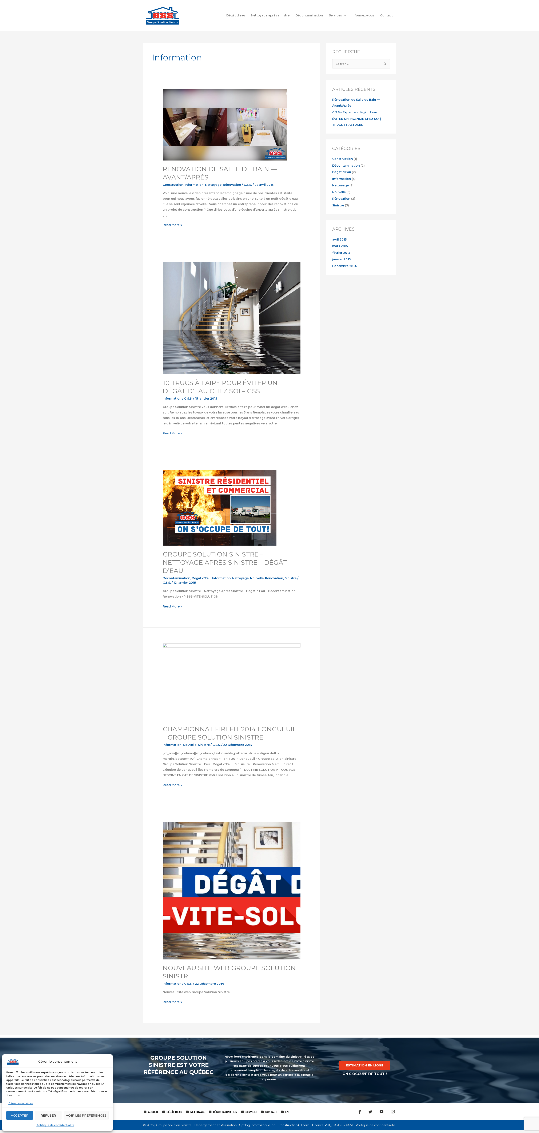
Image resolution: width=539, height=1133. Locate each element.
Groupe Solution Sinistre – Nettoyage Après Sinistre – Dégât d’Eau (225, 562)
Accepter (19, 1115)
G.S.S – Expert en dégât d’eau (354, 112)
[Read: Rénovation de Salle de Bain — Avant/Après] (225, 124)
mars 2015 (340, 246)
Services (335, 15)
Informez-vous (363, 15)
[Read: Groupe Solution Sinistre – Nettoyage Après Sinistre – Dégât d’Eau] (219, 508)
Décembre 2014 (344, 266)
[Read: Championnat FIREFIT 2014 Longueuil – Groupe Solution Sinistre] (231, 682)
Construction (173, 185)
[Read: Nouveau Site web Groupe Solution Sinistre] (231, 890)
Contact (386, 15)
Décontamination (309, 15)
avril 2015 (339, 239)
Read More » (172, 224)
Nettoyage (213, 185)
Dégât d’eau (235, 15)
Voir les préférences (86, 1115)
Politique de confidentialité (55, 1125)
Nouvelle (257, 578)
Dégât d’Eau (201, 578)
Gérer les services (20, 1103)
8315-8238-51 (343, 1125)
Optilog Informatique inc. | (259, 1125)
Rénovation (232, 185)
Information (194, 185)
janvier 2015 (341, 259)
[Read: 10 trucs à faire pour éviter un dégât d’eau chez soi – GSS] (231, 318)
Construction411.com (294, 1125)
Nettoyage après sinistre (270, 15)
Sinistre (290, 578)
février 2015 (341, 253)
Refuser (48, 1115)
